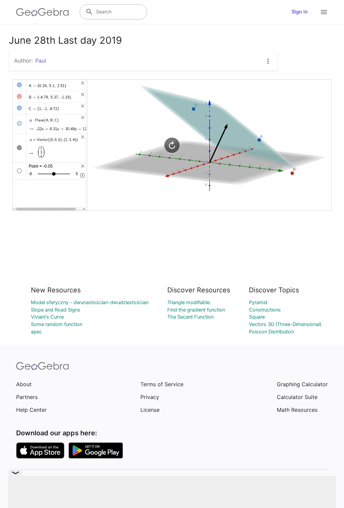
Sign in (300, 12)
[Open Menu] (324, 12)
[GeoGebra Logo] (42, 12)
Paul (40, 60)
